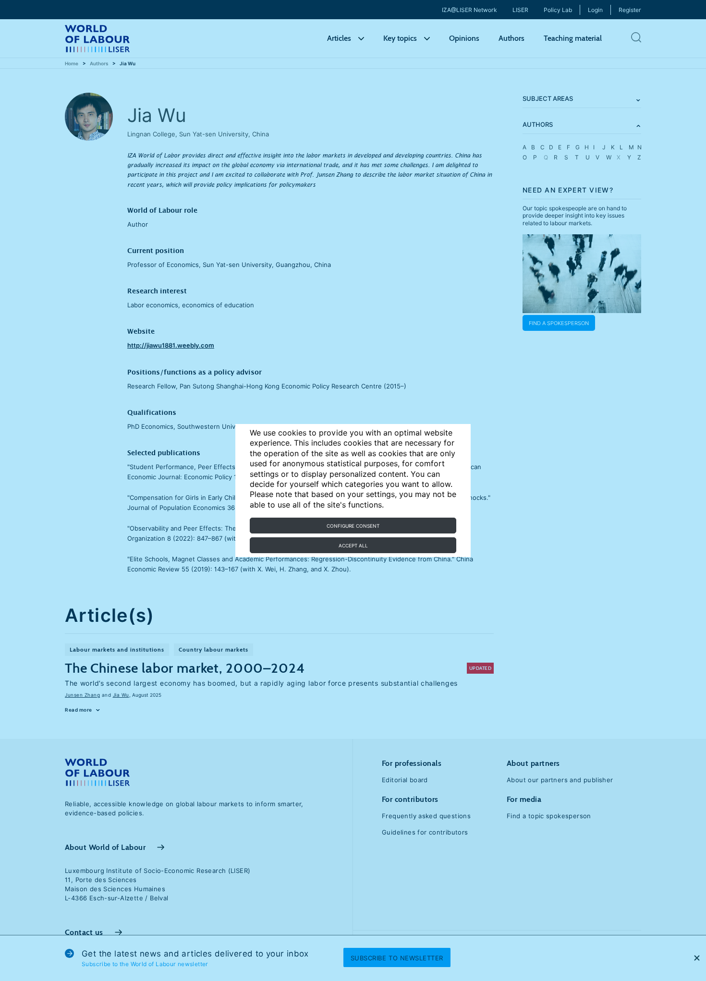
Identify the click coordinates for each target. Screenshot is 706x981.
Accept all (353, 545)
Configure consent (353, 526)
